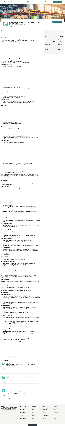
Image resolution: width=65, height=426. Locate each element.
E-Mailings (21, 416)
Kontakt (55, 418)
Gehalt (33, 416)
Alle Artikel (44, 418)
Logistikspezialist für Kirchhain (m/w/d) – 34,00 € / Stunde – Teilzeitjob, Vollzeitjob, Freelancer (21, 378)
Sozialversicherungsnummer (47, 416)
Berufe (25, 1)
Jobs (19, 1)
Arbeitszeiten (33, 418)
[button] (45, 1)
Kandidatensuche (23, 409)
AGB (54, 415)
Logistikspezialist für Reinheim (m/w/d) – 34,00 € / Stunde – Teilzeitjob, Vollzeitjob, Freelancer (21, 365)
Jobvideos (21, 415)
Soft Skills (44, 412)
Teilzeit (11, 26)
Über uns (55, 409)
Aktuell (22, 1)
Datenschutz (56, 412)
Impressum (55, 416)
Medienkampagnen (23, 418)
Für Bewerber (29, 1)
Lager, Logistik (8, 363)
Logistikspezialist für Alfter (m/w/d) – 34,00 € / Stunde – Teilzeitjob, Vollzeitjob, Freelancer (20, 391)
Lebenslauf (33, 412)
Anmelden (50, 1)
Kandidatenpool (22, 412)
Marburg (61, 36)
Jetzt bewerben (58, 21)
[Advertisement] (20, 50)
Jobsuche (33, 409)
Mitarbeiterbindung (45, 415)
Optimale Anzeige (45, 409)
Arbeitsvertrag (34, 415)
